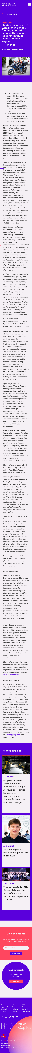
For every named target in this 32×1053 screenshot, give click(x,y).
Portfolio (4, 1009)
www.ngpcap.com (13, 735)
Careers (25, 1007)
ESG (23, 1005)
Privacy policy (5, 1043)
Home (3, 1005)
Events (14, 1011)
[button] (29, 4)
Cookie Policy (5, 1045)
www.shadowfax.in (11, 675)
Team (14, 1007)
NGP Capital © (8, 1047)
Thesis (3, 1011)
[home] (8, 4)
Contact (25, 1009)
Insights (15, 1009)
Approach (4, 1007)
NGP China (26, 1011)
